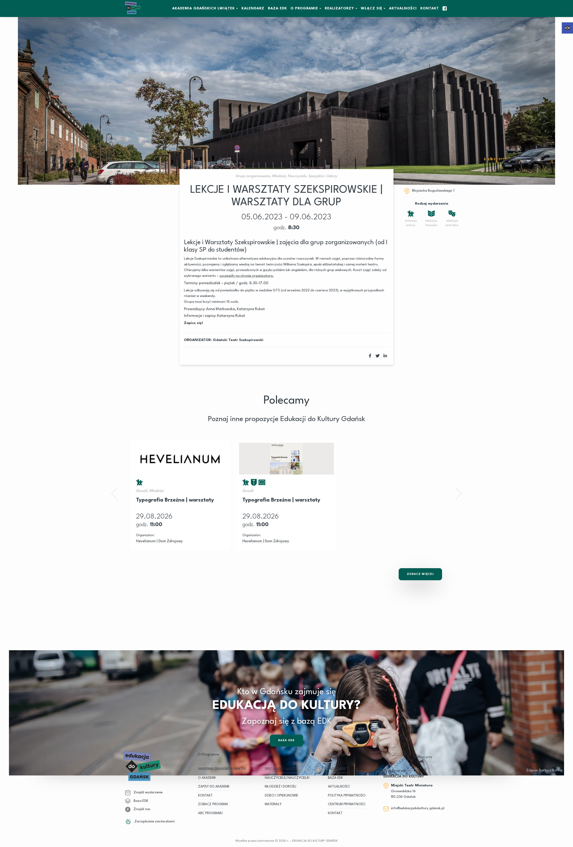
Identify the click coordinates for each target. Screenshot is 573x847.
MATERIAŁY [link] (273, 804)
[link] (567, 28)
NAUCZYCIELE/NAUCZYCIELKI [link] (287, 778)
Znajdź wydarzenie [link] (147, 792)
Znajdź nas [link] (141, 809)
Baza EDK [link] (286, 740)
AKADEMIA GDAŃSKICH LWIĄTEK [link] (203, 8)
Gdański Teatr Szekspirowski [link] (238, 340)
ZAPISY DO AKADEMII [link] (213, 786)
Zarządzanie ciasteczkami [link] (154, 821)
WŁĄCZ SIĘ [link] (371, 8)
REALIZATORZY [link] (339, 8)
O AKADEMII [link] (207, 778)
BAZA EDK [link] (277, 8)
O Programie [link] (304, 8)
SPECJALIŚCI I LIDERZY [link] (281, 769)
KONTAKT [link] (205, 795)
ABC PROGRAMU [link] (210, 813)
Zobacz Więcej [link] (420, 574)
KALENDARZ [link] (253, 8)
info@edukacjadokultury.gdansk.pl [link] (417, 808)
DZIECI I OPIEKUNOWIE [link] (281, 795)
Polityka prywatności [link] (346, 795)
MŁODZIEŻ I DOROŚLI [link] (280, 786)
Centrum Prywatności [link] (346, 804)
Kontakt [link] (429, 8)
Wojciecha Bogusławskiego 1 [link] (433, 191)
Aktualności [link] (403, 8)
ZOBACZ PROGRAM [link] (213, 804)
